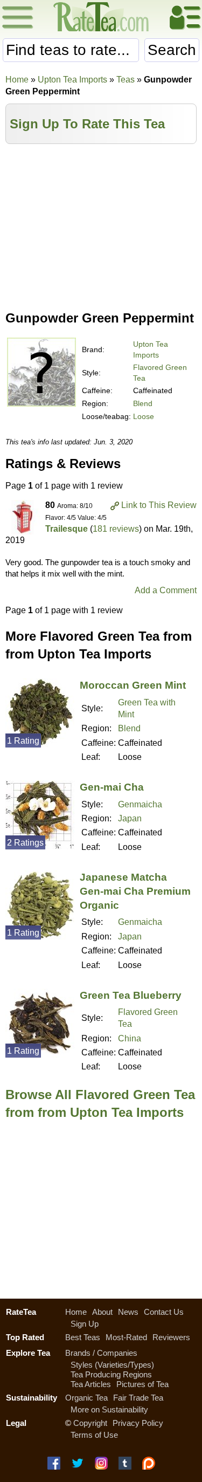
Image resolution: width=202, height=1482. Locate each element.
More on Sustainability (109, 1409)
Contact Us (164, 1311)
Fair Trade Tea (138, 1397)
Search (172, 50)
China (129, 1038)
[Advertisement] (101, 224)
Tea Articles (91, 1384)
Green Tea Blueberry (131, 995)
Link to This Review (159, 505)
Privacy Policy (138, 1423)
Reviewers (171, 1337)
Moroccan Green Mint (133, 685)
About (102, 1311)
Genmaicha (140, 804)
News (128, 1311)
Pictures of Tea (142, 1384)
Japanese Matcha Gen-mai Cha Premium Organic (135, 891)
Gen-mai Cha (112, 787)
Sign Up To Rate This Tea (87, 123)
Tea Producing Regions (111, 1374)
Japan (130, 818)
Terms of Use (94, 1434)
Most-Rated (126, 1337)
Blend (142, 403)
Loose (143, 416)
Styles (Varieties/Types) (112, 1364)
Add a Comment (166, 590)
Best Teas (82, 1337)
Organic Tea (86, 1397)
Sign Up (85, 1323)
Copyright (90, 1423)
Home (17, 79)
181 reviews (116, 528)
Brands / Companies (101, 1352)
